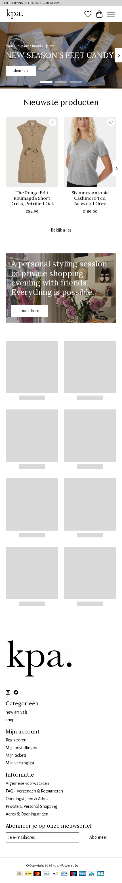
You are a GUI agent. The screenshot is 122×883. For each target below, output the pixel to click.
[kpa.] (15, 14)
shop (10, 720)
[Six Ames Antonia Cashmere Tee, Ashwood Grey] (90, 152)
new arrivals (17, 712)
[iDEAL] (28, 874)
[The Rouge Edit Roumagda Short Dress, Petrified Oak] (32, 152)
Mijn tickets (16, 755)
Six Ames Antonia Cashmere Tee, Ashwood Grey (90, 198)
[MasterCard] (37, 874)
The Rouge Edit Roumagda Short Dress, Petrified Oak (32, 198)
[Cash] (19, 874)
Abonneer (98, 837)
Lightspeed (87, 865)
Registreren (16, 740)
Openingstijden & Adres (27, 798)
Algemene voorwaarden (27, 783)
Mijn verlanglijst (20, 763)
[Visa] (46, 874)
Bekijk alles (61, 230)
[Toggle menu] (110, 14)
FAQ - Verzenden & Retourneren (34, 791)
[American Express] (82, 874)
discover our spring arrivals (63, 71)
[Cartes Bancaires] (100, 874)
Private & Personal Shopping (31, 806)
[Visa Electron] (64, 874)
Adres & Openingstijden (27, 814)
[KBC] (91, 874)
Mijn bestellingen (21, 747)
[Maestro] (73, 874)
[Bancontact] (55, 874)
